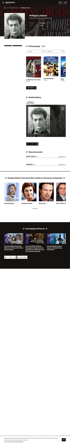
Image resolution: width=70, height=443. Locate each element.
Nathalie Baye (9, 203)
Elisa (62, 79)
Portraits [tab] (30, 102)
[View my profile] (65, 2)
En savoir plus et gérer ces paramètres (13, 441)
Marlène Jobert (27, 203)
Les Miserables (48, 78)
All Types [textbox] (30, 51)
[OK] (64, 439)
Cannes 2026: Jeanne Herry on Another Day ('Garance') (33, 248)
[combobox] (35, 51)
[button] (62, 108)
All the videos (22, 257)
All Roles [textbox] (49, 51)
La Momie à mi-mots (33, 80)
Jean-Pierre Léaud (62, 203)
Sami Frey (42, 203)
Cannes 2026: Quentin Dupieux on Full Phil (55, 247)
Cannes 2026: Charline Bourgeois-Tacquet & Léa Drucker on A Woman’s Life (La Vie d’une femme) (13, 248)
